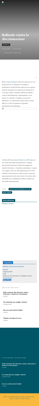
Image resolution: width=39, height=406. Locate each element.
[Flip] (33, 71)
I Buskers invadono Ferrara (12, 318)
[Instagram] (21, 403)
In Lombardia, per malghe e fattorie (15, 302)
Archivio (6, 44)
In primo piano (7, 304)
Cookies (17, 398)
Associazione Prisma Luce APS (20, 160)
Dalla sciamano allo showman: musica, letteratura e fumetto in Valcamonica (16, 293)
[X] (15, 71)
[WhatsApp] (20, 71)
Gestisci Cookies (24, 398)
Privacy (12, 398)
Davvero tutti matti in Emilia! (13, 310)
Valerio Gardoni (18, 48)
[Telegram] (29, 71)
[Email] (24, 71)
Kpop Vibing (11, 82)
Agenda (5, 296)
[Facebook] (10, 71)
